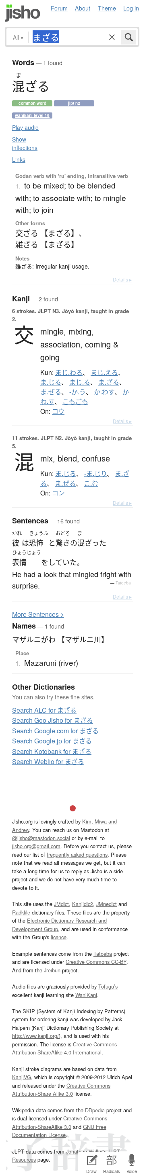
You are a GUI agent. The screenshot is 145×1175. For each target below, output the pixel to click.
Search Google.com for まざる (55, 730)
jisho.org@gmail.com (36, 846)
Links (18, 159)
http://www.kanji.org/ (35, 1036)
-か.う (77, 391)
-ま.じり (95, 473)
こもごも (75, 401)
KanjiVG (21, 1077)
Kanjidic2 (82, 904)
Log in (131, 8)
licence (58, 937)
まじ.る (79, 382)
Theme (107, 8)
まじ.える (104, 372)
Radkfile (21, 912)
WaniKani (86, 995)
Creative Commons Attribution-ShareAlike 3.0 (59, 1122)
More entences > (38, 614)
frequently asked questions (77, 854)
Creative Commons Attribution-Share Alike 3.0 (61, 1089)
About (82, 8)
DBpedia (95, 1110)
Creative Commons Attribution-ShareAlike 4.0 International (64, 1048)
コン (58, 493)
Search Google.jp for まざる (52, 740)
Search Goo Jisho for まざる (52, 720)
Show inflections (24, 143)
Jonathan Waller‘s (86, 1151)
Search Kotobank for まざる (51, 751)
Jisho (22, 13)
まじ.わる (69, 372)
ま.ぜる (50, 391)
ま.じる (50, 382)
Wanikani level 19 (32, 115)
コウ (58, 411)
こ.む (91, 483)
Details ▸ (122, 279)
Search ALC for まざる (44, 710)
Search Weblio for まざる (48, 761)
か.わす (104, 391)
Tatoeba (123, 583)
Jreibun (52, 970)
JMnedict (106, 904)
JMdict (61, 904)
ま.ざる (108, 382)
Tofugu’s (108, 986)
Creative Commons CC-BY (96, 961)
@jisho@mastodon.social (41, 838)
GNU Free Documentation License (59, 1131)
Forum (59, 8)
